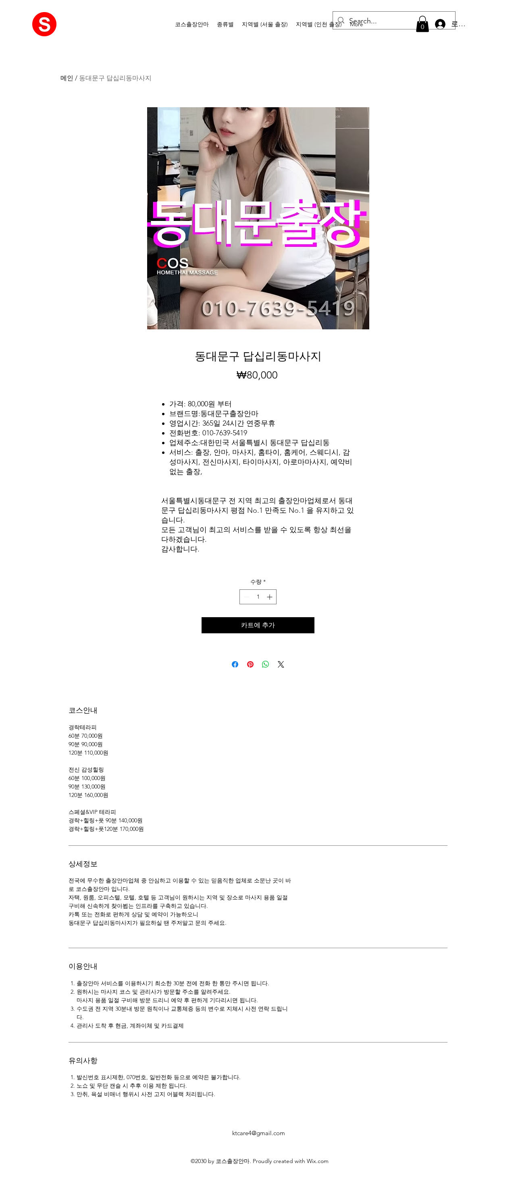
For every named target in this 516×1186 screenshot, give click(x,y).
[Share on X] (281, 664)
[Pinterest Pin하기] (250, 664)
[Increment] (270, 597)
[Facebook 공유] (235, 664)
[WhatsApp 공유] (265, 664)
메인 (66, 78)
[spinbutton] (258, 597)
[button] (225, 24)
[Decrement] (246, 597)
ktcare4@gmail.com (258, 1133)
